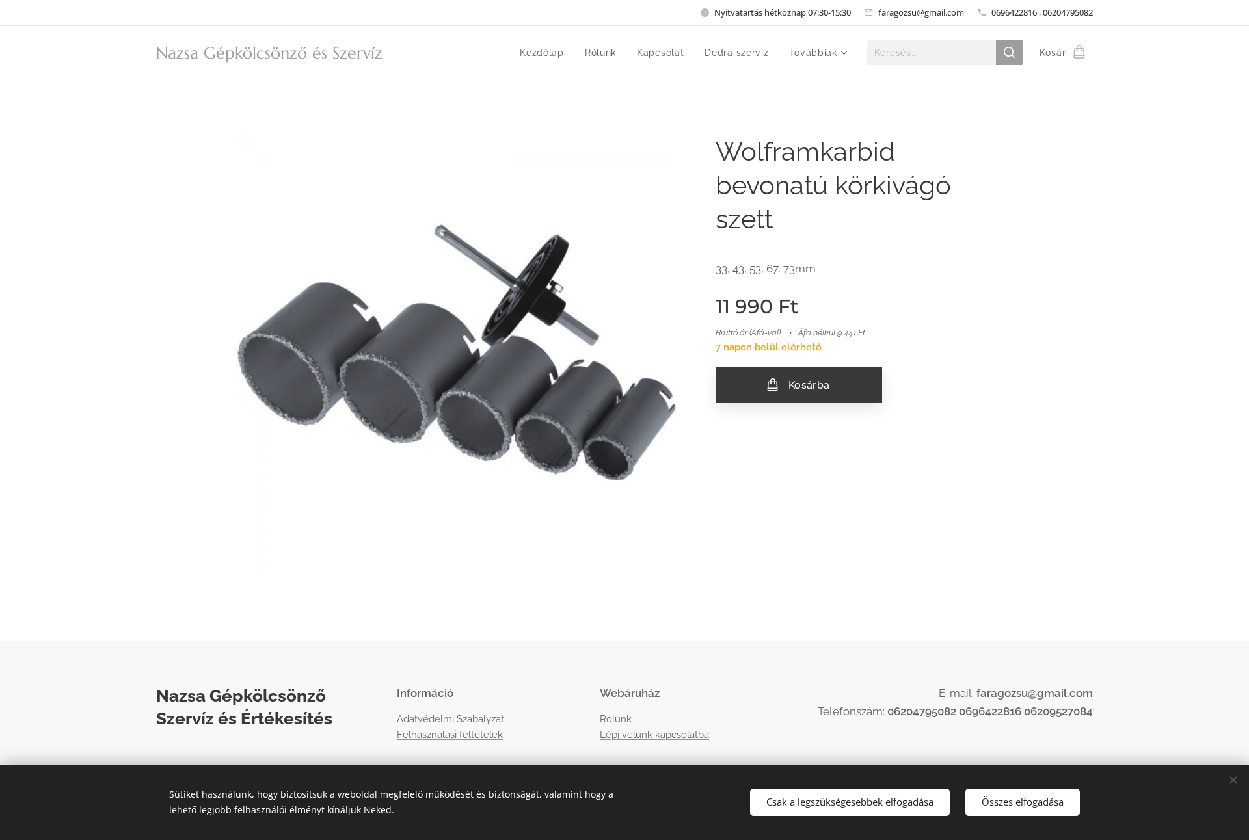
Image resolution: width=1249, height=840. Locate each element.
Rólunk (616, 719)
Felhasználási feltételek (450, 735)
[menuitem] (545, 52)
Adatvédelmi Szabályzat (450, 719)
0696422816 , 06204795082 (1042, 12)
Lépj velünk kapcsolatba (654, 735)
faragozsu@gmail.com (921, 12)
